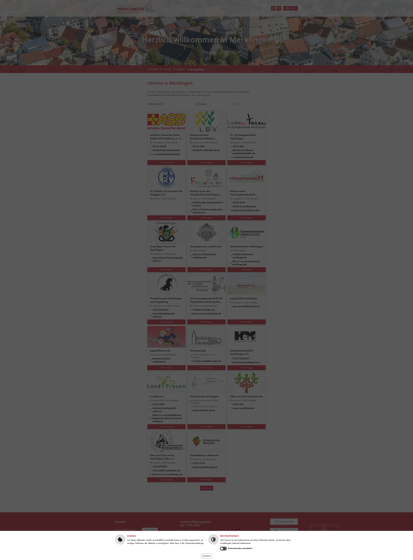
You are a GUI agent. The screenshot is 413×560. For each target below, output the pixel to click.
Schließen (206, 556)
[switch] (223, 548)
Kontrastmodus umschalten (240, 548)
